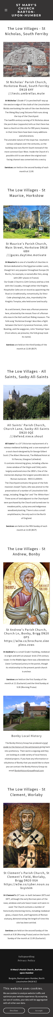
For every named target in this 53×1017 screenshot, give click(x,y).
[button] (6, 10)
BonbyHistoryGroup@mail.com (29, 770)
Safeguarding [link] (26, 956)
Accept (39, 1010)
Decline (14, 1010)
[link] (26, 15)
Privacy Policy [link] (26, 960)
